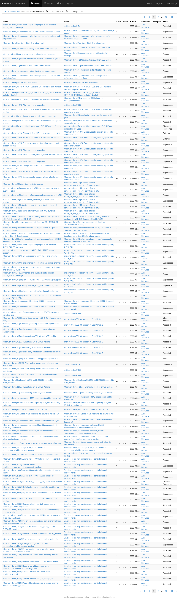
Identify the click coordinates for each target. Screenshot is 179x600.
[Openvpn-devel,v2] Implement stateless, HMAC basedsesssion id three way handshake (84, 432)
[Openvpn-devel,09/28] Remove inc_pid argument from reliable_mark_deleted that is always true (26, 567)
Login (149, 3)
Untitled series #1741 (72, 26)
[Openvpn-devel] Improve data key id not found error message (29, 54)
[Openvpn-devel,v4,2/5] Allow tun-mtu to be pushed (24, 105)
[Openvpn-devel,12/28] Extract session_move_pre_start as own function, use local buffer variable (29, 550)
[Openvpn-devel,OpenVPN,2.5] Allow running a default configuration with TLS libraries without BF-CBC (86, 217)
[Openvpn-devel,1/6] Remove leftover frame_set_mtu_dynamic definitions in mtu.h (82, 183)
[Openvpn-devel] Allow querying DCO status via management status (31, 99)
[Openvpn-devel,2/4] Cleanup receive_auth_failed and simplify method (32, 285)
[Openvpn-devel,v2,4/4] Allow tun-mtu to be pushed (24, 161)
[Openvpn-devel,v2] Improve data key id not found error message (30, 48)
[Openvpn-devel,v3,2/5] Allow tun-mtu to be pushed (24, 150)
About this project (66, 3)
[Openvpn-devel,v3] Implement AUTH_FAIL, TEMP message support (31, 31)
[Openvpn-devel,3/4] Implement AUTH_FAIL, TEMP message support (32, 279)
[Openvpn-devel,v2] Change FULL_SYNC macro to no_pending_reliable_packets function (24, 448)
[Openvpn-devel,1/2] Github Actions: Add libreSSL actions (88, 59)
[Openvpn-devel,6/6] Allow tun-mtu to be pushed (23, 184)
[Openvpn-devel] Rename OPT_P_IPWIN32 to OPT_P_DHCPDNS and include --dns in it (83, 93)
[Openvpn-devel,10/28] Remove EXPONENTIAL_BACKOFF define (30, 561)
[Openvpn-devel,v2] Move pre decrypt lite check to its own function (30, 454)
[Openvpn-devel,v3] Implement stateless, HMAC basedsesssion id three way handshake (84, 426)
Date (134, 21)
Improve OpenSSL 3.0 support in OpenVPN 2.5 (83, 319)
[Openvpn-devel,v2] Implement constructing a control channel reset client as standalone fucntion (86, 437)
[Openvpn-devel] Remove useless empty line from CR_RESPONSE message (84, 223)
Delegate (157, 21)
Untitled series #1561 (72, 364)
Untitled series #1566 (72, 313)
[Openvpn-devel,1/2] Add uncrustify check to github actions (88, 386)
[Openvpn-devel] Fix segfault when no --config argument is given (29, 116)
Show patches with (12, 11)
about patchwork (108, 597)
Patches (36, 3)
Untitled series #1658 (72, 105)
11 (172, 16)
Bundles (49, 3)
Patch (5, 21)
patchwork (68, 597)
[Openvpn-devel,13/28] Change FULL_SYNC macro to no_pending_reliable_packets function (25, 544)
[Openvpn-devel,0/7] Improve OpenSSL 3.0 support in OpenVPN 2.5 (31, 358)
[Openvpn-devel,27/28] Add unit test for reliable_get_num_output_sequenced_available (22, 465)
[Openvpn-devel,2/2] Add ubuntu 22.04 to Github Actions (26, 386)
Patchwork (7, 3)
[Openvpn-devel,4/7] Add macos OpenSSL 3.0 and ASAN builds (29, 336)
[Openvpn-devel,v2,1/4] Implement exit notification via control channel (32, 262)
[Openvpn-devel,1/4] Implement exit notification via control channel (30, 291)
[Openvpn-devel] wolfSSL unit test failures (20, 82)
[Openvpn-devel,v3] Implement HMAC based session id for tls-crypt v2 (32, 420)
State (165, 21)
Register (159, 3)
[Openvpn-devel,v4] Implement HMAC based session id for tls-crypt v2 (32, 398)
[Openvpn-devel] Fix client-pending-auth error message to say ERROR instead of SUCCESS (88, 240)
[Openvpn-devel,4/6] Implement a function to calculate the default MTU (32, 195)
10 (166, 16)
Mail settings (172, 3)
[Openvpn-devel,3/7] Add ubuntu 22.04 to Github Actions (26, 341)
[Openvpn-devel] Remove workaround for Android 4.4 (25, 409)
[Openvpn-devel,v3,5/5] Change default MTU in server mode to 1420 (31, 133)
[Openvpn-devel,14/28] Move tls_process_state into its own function (31, 539)
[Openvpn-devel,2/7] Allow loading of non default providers (27, 347)
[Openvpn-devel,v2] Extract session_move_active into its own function (32, 443)
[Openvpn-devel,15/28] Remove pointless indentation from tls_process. (32, 533)
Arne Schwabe (145, 26)
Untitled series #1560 (72, 370)
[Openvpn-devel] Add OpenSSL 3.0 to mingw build (24, 43)
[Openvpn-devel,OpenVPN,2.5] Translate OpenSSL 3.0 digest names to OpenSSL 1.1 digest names (86, 234)
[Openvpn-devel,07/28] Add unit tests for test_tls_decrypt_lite (28, 578)
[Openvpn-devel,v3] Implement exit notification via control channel (30, 71)
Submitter (145, 21)
